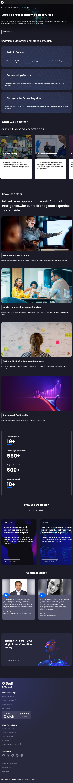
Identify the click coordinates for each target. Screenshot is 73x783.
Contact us (7, 32)
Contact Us (6, 708)
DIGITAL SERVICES (13, 7)
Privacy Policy (6, 767)
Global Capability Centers (10, 744)
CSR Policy (5, 771)
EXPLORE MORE (10, 561)
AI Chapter (5, 740)
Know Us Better (7, 704)
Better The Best (7, 696)
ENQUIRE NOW (12, 660)
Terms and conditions (9, 764)
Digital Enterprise (7, 736)
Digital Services (7, 729)
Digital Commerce (8, 733)
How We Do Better (8, 700)
